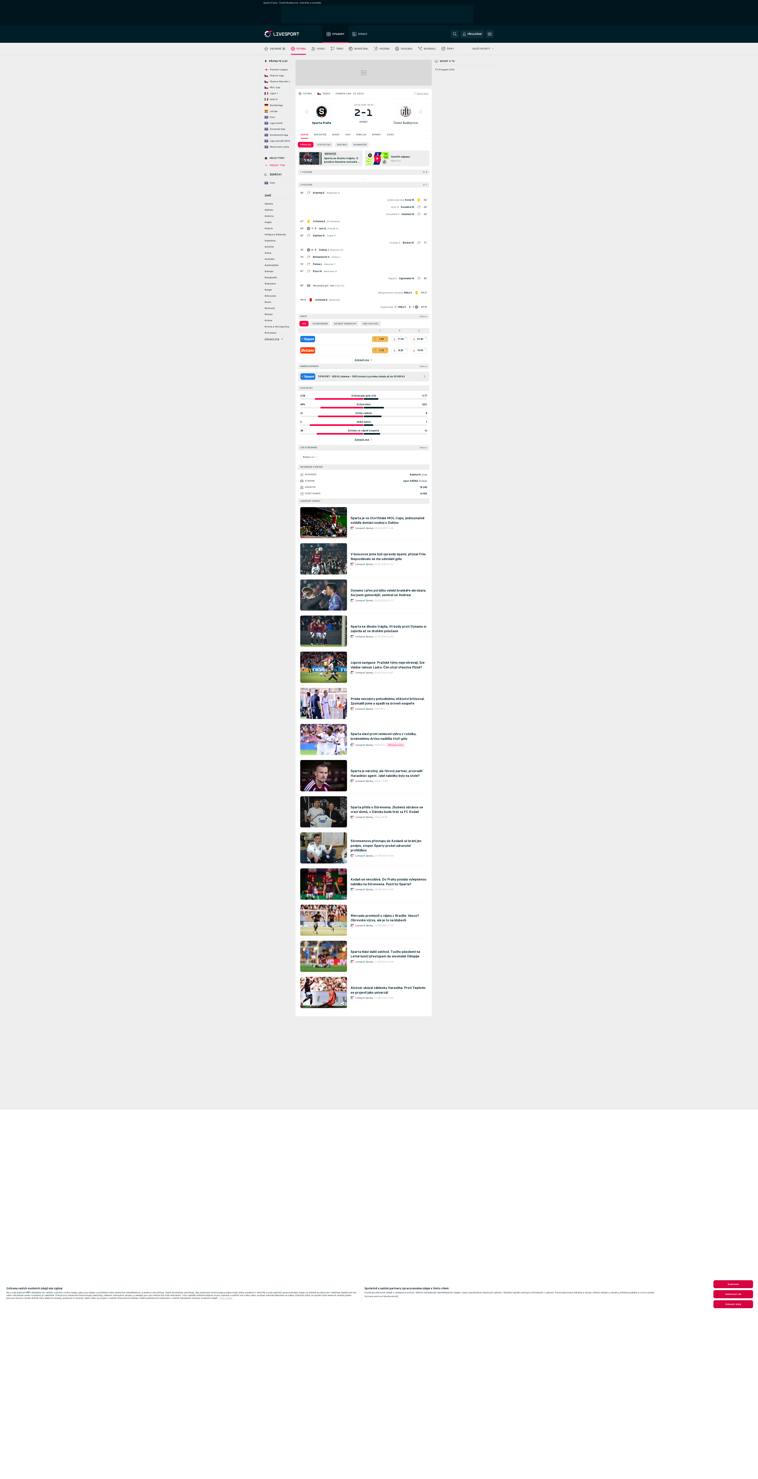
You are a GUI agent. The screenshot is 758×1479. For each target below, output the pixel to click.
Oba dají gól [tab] (371, 323)
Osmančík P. (393, 214)
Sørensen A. (330, 271)
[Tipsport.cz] (307, 339)
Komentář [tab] (360, 144)
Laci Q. (339, 285)
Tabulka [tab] (361, 134)
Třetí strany (225, 1298)
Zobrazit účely (733, 1304)
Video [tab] (390, 134)
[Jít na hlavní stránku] (287, 34)
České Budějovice (406, 123)
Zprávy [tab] (376, 134)
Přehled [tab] (305, 144)
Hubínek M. (407, 214)
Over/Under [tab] (320, 323)
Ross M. (317, 271)
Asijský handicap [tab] (345, 323)
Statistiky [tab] (324, 144)
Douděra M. (407, 207)
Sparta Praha (321, 123)
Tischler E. (395, 242)
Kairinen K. (319, 235)
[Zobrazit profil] (321, 111)
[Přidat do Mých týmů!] (307, 111)
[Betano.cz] (307, 350)
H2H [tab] (347, 134)
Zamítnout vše (733, 1294)
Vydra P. (331, 235)
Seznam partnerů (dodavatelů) (381, 1296)
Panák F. (333, 228)
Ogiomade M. (406, 278)
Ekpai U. (392, 278)
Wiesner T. (330, 264)
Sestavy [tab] (342, 144)
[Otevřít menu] (490, 34)
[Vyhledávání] (455, 34)
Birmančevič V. (321, 257)
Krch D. (395, 207)
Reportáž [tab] (320, 134)
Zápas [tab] (304, 134)
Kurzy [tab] (336, 134)
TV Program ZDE (444, 69)
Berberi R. (408, 242)
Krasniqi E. (319, 192)
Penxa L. (317, 264)
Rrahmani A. (333, 192)
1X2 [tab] (304, 323)
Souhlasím (733, 1284)
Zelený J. (336, 257)
